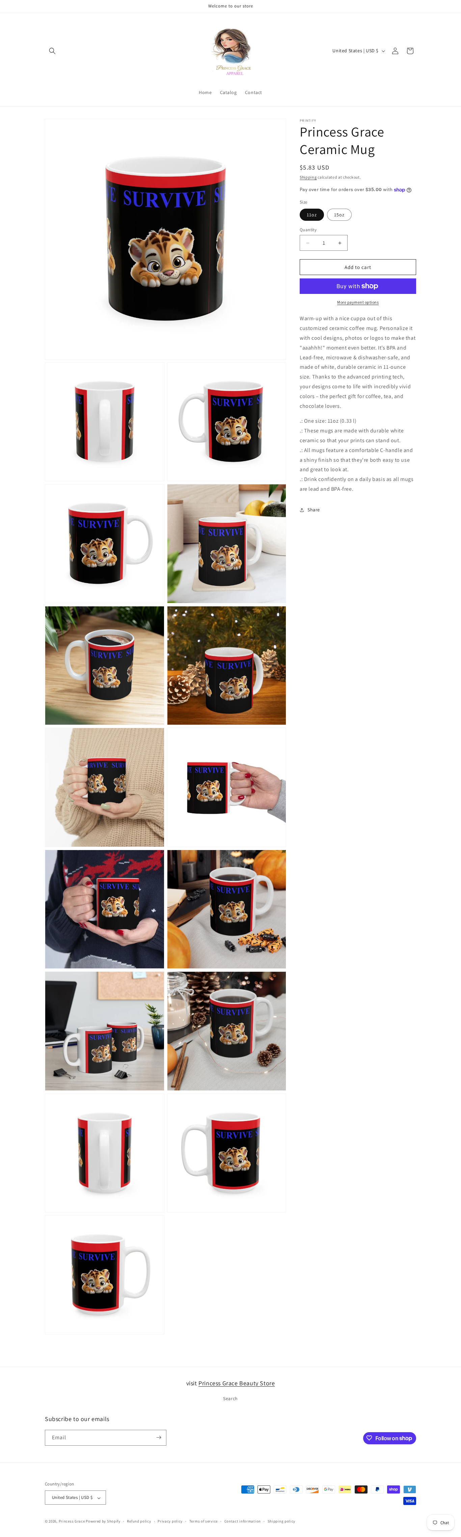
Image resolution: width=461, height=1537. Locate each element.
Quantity (308, 230)
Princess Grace (72, 1521)
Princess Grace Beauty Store (236, 1383)
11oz (312, 215)
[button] (52, 50)
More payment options (358, 302)
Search (230, 1399)
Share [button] (313, 510)
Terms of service (203, 1521)
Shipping (308, 177)
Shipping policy (282, 1521)
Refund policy (139, 1521)
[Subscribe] (158, 1437)
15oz (339, 215)
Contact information (242, 1521)
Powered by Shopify (103, 1521)
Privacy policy (170, 1521)
